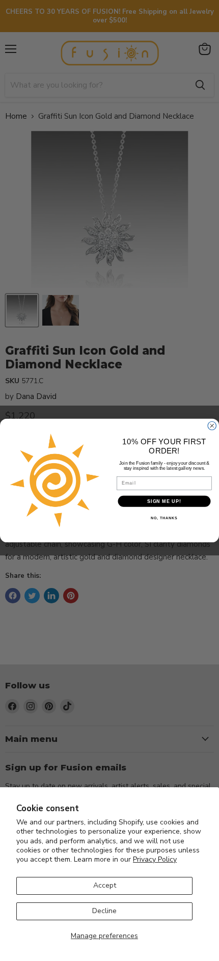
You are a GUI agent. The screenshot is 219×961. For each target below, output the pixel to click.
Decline (104, 911)
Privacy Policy (155, 859)
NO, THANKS (164, 518)
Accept (104, 885)
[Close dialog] (212, 425)
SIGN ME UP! (164, 501)
